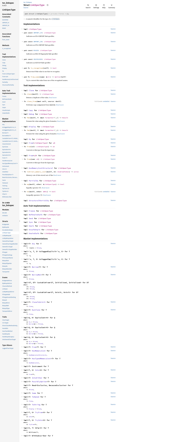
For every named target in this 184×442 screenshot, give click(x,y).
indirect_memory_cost (36, 172)
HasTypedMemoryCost (41, 358)
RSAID (36, 50)
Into (37, 370)
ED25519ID (38, 59)
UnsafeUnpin (34, 230)
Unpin (31, 226)
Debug (31, 114)
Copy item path (47, 5)
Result (65, 118)
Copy (31, 110)
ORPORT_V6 (38, 42)
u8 (54, 143)
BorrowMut (36, 275)
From (31, 143)
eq (28, 184)
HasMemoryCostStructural (41, 168)
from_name (35, 77)
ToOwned (35, 397)
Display (32, 127)
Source (25, 8)
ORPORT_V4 (38, 33)
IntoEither (37, 378)
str (48, 77)
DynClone (36, 310)
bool (55, 68)
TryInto (38, 420)
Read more (53, 97)
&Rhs (45, 192)
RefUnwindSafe (35, 215)
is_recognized (37, 68)
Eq (30, 139)
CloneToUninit (39, 302)
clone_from (31, 101)
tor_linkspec (27, 2)
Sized (39, 248)
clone (29, 94)
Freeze (32, 211)
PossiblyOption (39, 381)
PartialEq (33, 181)
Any (33, 244)
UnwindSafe (34, 233)
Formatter (49, 118)
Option (57, 77)
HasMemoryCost (39, 351)
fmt (28, 118)
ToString (36, 405)
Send (31, 218)
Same (34, 393)
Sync (31, 222)
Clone (31, 90)
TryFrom (38, 412)
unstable (106, 101)
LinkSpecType (35, 29)
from (29, 147)
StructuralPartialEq (39, 200)
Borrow (35, 267)
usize (76, 172)
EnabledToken (63, 172)
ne (28, 192)
